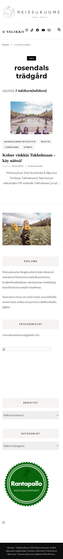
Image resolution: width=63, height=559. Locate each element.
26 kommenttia (35, 166)
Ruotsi (45, 141)
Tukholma (12, 147)
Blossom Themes (16, 554)
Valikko (15, 32)
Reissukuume (42, 547)
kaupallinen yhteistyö (20, 141)
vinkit (28, 147)
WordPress (49, 554)
